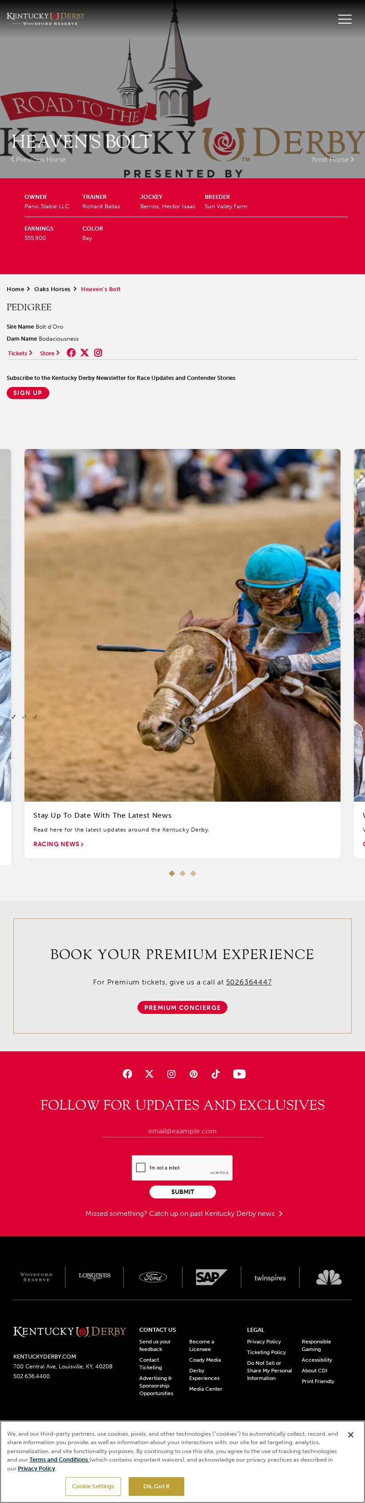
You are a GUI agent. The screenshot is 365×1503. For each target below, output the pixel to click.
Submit (182, 1192)
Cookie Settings (93, 1486)
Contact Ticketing (150, 1364)
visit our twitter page (84, 352)
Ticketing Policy (266, 1352)
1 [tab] (172, 873)
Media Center (206, 1389)
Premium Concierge (182, 1008)
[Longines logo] (94, 1276)
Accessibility (317, 1360)
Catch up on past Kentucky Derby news (212, 1213)
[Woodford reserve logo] (36, 1276)
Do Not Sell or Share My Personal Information (269, 1370)
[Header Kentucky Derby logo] (46, 19)
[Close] (351, 1435)
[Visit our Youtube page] (237, 1073)
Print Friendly (318, 1381)
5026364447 (249, 982)
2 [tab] (182, 873)
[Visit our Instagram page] (171, 1073)
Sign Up (28, 393)
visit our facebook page (71, 352)
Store (47, 353)
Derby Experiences (204, 1374)
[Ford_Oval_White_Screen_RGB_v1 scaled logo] (153, 1277)
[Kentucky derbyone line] (69, 1332)
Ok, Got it (156, 1486)
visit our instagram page (98, 352)
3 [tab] (193, 873)
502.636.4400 (31, 1376)
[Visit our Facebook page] (127, 1073)
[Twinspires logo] (270, 1276)
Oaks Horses (52, 289)
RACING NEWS (57, 844)
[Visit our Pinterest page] (193, 1073)
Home (15, 289)
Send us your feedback (155, 1345)
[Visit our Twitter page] (149, 1073)
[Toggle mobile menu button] (345, 19)
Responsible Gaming (316, 1345)
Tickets (17, 353)
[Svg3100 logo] (329, 1276)
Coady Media (205, 1360)
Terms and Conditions (59, 1459)
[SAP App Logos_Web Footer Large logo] (212, 1276)
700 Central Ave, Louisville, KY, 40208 (63, 1366)
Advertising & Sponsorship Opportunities (156, 1385)
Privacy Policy (264, 1341)
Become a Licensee (201, 1345)
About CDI (314, 1370)
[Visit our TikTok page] (215, 1073)
